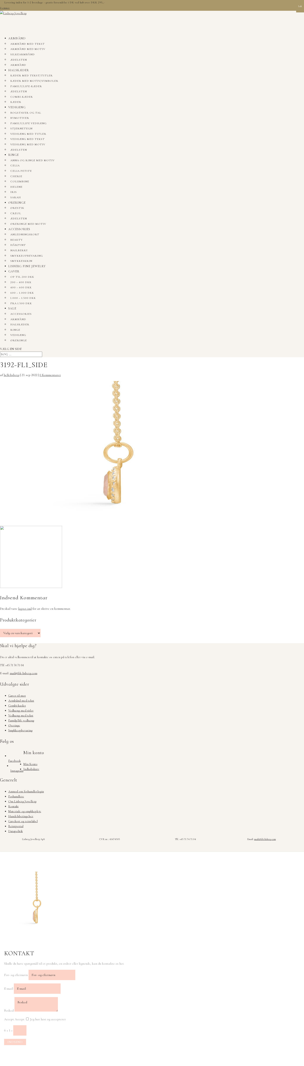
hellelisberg (11, 375)
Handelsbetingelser (20, 816)
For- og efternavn (16, 975)
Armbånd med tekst (27, 44)
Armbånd (17, 38)
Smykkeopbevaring (26, 255)
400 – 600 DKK (21, 287)
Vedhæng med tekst (27, 139)
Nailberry (19, 250)
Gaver (13, 271)
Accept (9, 1019)
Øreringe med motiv (28, 224)
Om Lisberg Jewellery (22, 801)
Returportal (15, 826)
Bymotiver (19, 118)
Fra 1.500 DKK (21, 303)
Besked (9, 1010)
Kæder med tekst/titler (31, 75)
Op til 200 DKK (22, 277)
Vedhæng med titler (28, 134)
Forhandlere (16, 796)
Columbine (19, 181)
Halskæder (18, 70)
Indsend (15, 1042)
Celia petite (21, 171)
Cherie (16, 176)
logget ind (25, 609)
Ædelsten (18, 59)
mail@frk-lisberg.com (23, 673)
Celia (15, 165)
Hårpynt (18, 245)
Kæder (15, 102)
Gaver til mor (17, 695)
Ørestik (17, 208)
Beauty (16, 240)
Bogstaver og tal (25, 112)
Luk (300, 6)
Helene (16, 187)
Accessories (19, 229)
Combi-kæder (21, 97)
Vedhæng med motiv (27, 144)
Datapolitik (15, 831)
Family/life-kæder (26, 86)
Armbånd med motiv (27, 49)
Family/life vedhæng (28, 123)
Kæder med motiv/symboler (34, 81)
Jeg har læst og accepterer (48, 1019)
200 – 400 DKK (20, 282)
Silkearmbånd (22, 54)
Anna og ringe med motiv (32, 160)
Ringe (13, 155)
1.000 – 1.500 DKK (23, 298)
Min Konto (30, 764)
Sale (12, 308)
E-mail (8, 989)
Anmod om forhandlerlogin (26, 791)
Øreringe (17, 202)
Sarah (15, 197)
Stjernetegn (21, 128)
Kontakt (13, 806)
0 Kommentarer (50, 375)
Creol (15, 213)
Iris (13, 192)
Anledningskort (24, 234)
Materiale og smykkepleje (24, 811)
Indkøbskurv (31, 769)
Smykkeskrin (21, 261)
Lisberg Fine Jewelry (27, 266)
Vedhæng (17, 107)
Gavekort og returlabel (23, 821)
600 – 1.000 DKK (22, 292)
